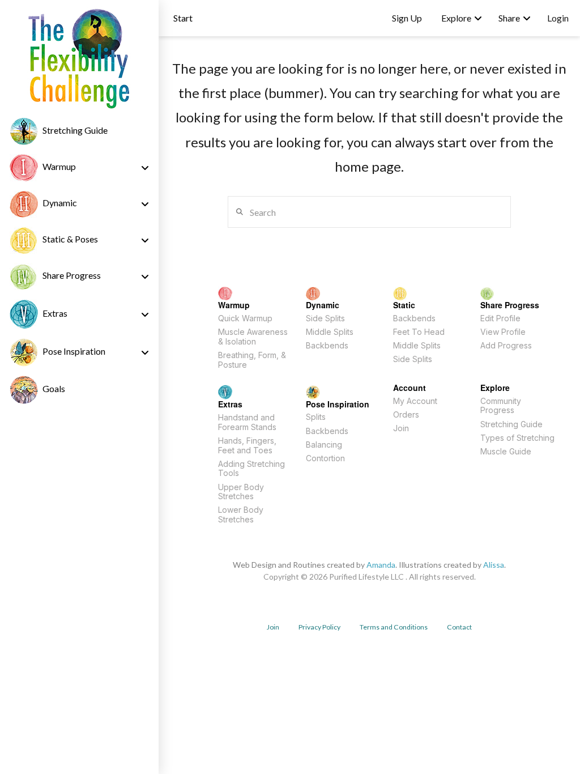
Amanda (380, 564)
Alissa (493, 564)
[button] (183, 18)
